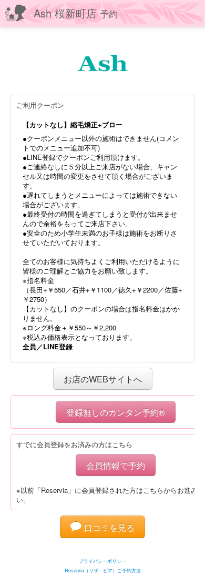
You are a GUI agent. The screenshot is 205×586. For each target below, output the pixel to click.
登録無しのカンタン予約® (115, 412)
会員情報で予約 (115, 465)
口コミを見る (108, 527)
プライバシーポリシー (102, 561)
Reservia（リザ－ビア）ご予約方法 (103, 570)
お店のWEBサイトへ (103, 378)
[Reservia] (103, 548)
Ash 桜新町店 (76, 13)
